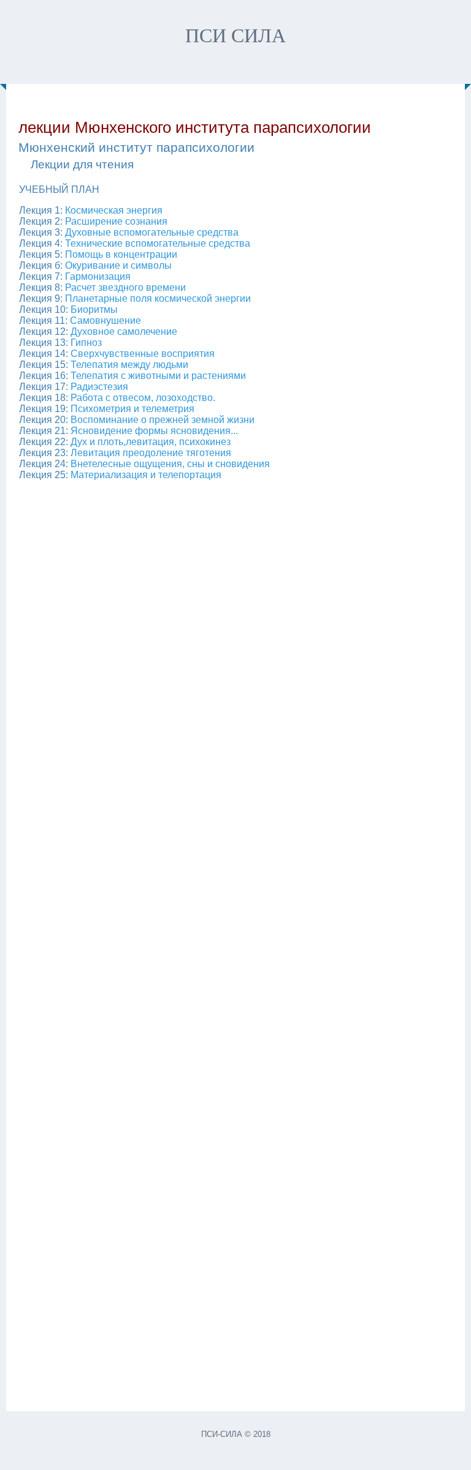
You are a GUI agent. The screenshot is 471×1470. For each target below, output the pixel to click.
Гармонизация (97, 276)
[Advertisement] (235, 940)
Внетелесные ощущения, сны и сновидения (170, 464)
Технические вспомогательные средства (157, 243)
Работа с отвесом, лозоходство (142, 397)
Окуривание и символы (118, 265)
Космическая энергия (114, 210)
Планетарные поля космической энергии (158, 298)
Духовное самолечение (124, 331)
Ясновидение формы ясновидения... (154, 431)
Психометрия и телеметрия (132, 408)
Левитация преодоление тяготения (151, 453)
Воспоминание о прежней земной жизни (163, 419)
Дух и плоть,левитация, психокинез (151, 442)
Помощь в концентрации (121, 254)
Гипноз (86, 342)
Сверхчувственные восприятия (143, 353)
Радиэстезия (99, 386)
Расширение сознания (116, 221)
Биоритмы (94, 309)
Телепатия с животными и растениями (158, 375)
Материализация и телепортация (146, 475)
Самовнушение (105, 320)
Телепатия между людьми (129, 364)
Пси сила (235, 35)
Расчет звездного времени (125, 287)
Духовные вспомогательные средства (152, 232)
